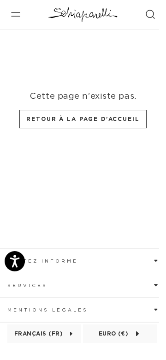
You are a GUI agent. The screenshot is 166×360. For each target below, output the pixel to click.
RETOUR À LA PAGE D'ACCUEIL (83, 119)
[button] (83, 260)
